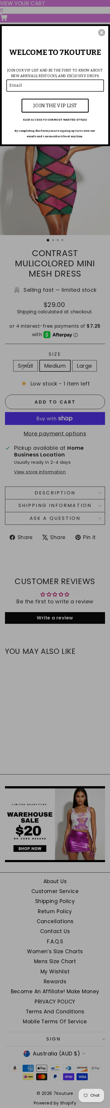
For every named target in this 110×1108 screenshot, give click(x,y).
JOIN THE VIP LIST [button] (55, 105)
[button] (101, 32)
